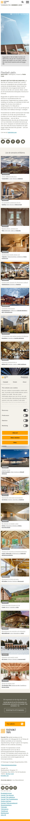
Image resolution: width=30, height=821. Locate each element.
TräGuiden (4, 807)
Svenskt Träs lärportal (7, 795)
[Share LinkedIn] (8, 141)
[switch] (25, 415)
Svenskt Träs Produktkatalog (9, 799)
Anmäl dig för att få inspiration (15, 710)
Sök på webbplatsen (23, 2)
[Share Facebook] (18, 141)
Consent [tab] (5, 382)
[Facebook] (11, 788)
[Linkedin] (3, 788)
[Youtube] (7, 788)
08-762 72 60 (10, 774)
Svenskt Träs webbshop (8, 797)
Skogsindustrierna (6, 805)
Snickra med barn (6, 801)
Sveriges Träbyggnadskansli (9, 803)
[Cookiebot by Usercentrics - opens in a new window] (21, 377)
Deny (15, 442)
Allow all (15, 433)
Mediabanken (5, 813)
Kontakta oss (5, 775)
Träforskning (4, 809)
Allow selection (15, 437)
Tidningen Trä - (11, 5)
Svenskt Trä (5, 2)
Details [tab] (15, 382)
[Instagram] (15, 788)
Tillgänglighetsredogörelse (8, 765)
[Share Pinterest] (13, 141)
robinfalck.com (12, 132)
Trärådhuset (4, 811)
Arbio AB (3, 815)
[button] (27, 2)
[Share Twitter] (3, 141)
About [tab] (24, 382)
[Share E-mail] (23, 141)
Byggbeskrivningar (6, 793)
